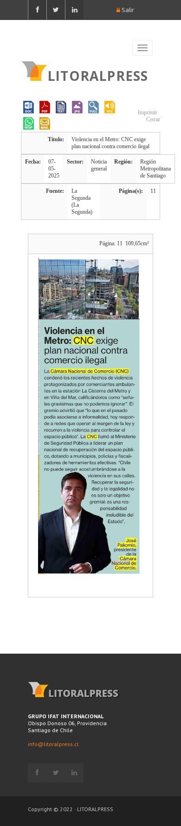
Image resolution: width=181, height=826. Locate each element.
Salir (127, 10)
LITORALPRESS (97, 75)
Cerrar (152, 119)
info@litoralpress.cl (53, 744)
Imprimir (146, 112)
